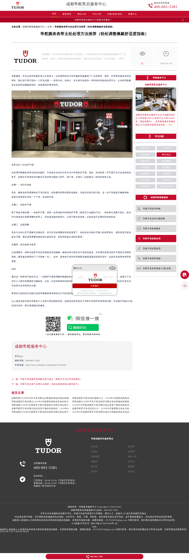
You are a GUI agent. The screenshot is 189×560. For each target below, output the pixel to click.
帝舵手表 (145, 148)
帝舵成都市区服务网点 (102, 439)
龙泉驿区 (95, 456)
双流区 (94, 466)
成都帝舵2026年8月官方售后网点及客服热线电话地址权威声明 (42, 398)
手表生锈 (166, 180)
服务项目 (67, 14)
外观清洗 (166, 174)
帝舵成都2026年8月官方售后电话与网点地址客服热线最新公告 (103, 401)
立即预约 (94, 286)
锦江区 (94, 446)
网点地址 (166, 154)
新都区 (94, 461)
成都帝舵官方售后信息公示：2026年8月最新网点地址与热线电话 (104, 408)
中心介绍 (96, 14)
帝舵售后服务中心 (88, 507)
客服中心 (132, 14)
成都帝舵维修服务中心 (34, 27)
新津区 (94, 471)
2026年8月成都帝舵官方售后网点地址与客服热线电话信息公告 (103, 412)
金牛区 (131, 471)
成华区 (131, 451)
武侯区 (94, 451)
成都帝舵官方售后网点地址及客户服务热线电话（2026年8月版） (43, 408)
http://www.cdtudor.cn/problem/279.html (46, 365)
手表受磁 (145, 167)
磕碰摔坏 (145, 174)
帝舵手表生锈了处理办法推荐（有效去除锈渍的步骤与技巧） (50, 384)
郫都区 (131, 466)
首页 (54, 14)
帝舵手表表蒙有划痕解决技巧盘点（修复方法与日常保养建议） (51, 379)
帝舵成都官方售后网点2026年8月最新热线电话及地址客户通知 (42, 401)
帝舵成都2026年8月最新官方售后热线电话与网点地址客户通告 (42, 405)
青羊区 (131, 446)
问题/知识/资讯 (114, 14)
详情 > (171, 125)
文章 (49, 27)
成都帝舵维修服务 (159, 197)
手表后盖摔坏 (166, 186)
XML (94, 527)
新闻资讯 (145, 161)
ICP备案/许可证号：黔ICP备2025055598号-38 (94, 523)
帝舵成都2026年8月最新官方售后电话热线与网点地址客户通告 (42, 412)
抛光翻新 (166, 161)
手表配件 (166, 167)
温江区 (131, 461)
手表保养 (166, 148)
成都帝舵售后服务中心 (86, 4)
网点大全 (81, 14)
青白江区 (132, 456)
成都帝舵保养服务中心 (31, 301)
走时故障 (145, 154)
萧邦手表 (145, 186)
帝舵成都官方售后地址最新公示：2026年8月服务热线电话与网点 (104, 398)
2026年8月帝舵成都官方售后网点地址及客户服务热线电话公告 (103, 405)
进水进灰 (145, 180)
